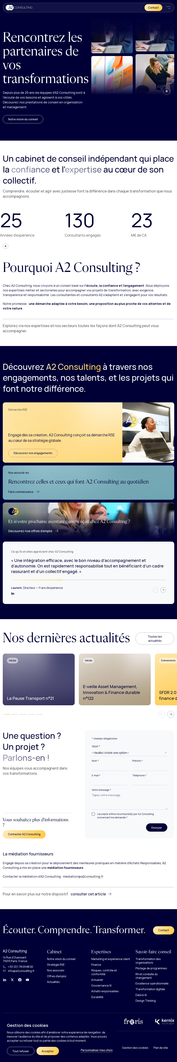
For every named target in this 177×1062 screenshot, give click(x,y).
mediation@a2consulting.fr (83, 876)
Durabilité (97, 997)
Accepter (48, 1051)
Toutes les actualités (155, 639)
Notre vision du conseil (23, 119)
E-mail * (96, 775)
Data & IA (141, 995)
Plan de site (160, 1048)
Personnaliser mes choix (97, 1050)
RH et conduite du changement (147, 976)
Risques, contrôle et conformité (104, 972)
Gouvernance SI (101, 985)
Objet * (96, 746)
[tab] (6, 714)
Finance (96, 965)
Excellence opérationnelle (152, 983)
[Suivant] (163, 590)
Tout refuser (20, 1051)
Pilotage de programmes (151, 968)
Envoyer (159, 828)
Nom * (95, 761)
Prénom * (137, 761)
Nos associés (55, 970)
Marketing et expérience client (110, 959)
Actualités (53, 982)
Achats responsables (105, 991)
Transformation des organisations (148, 960)
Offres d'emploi (56, 976)
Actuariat (97, 980)
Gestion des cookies (135, 1048)
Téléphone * (139, 775)
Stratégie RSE (56, 965)
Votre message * (101, 790)
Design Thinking (146, 1001)
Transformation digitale (150, 989)
